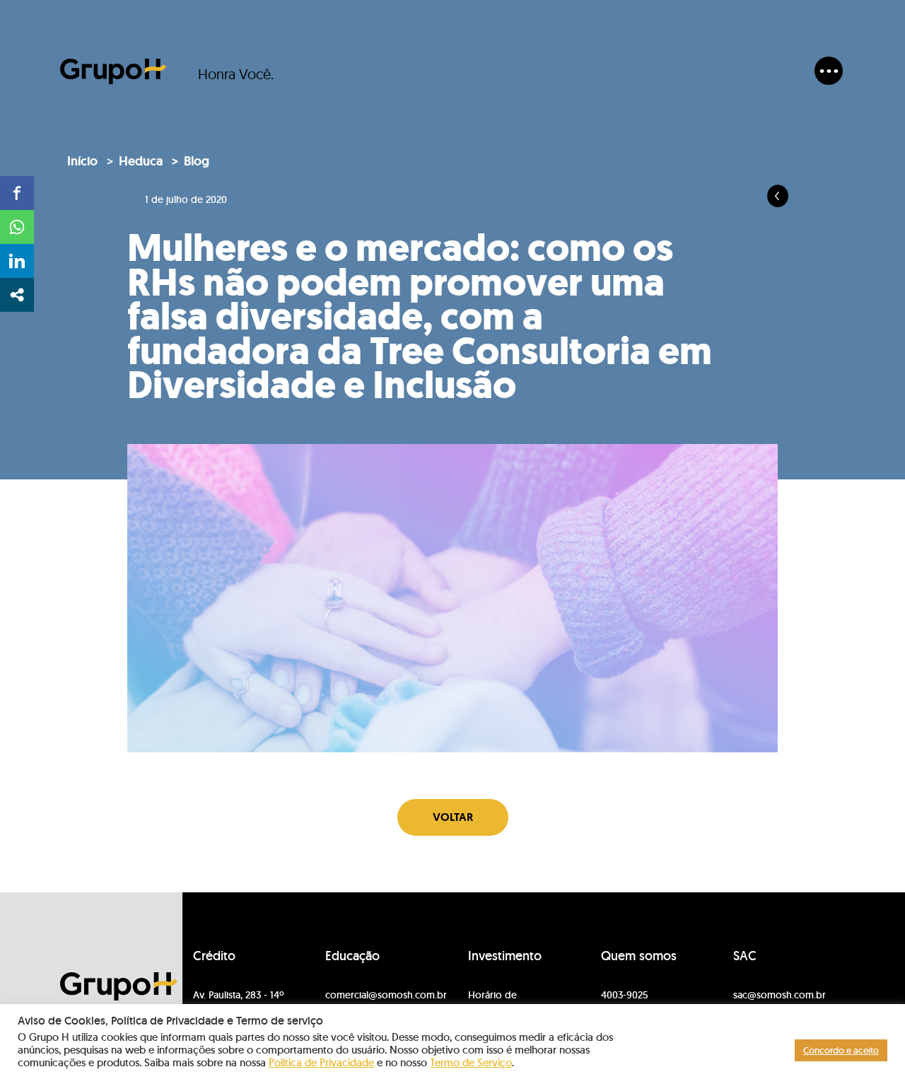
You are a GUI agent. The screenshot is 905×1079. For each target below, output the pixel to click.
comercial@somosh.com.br (386, 994)
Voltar (453, 817)
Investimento (505, 956)
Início (82, 161)
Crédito (214, 956)
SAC (745, 956)
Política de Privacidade (321, 1062)
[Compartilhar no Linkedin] (17, 261)
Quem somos (639, 956)
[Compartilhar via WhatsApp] (17, 227)
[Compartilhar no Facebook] (17, 193)
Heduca (141, 161)
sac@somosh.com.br (779, 994)
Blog (196, 161)
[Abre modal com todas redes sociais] (17, 295)
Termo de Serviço (471, 1062)
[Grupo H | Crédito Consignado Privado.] (113, 71)
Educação (352, 956)
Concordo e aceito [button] (841, 1050)
